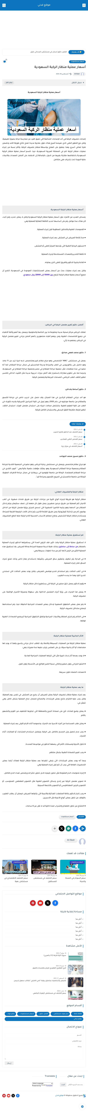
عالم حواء (11, 1014)
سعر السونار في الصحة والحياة (75, 880)
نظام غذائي (78, 1019)
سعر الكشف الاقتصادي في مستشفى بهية (16, 880)
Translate (49, 1086)
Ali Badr (77, 74)
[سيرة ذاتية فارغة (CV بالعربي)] (75, 957)
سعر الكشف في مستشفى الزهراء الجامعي (49, 993)
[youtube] (40, 903)
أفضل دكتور (44, 1014)
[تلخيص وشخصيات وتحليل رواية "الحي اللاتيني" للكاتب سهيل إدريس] (75, 982)
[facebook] (55, 903)
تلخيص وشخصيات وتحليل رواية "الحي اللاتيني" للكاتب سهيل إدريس (40, 981)
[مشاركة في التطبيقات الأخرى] (55, 828)
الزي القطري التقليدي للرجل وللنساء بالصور (49, 968)
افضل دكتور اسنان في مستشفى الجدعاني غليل (48, 52)
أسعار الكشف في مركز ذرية (71, 446)
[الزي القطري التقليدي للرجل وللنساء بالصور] (75, 970)
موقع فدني (44, 5)
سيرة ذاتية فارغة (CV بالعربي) (55, 956)
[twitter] (48, 903)
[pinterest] (33, 903)
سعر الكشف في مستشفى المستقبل (45, 880)
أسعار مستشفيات (77, 61)
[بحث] (4, 5)
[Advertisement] (44, 31)
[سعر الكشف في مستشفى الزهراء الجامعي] (75, 995)
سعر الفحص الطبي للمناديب (71, 439)
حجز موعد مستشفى (61, 1014)
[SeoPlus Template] (84, 1095)
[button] (75, 828)
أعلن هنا (78, 919)
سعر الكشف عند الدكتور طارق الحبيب (67, 432)
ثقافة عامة (78, 1014)
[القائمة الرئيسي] (84, 5)
